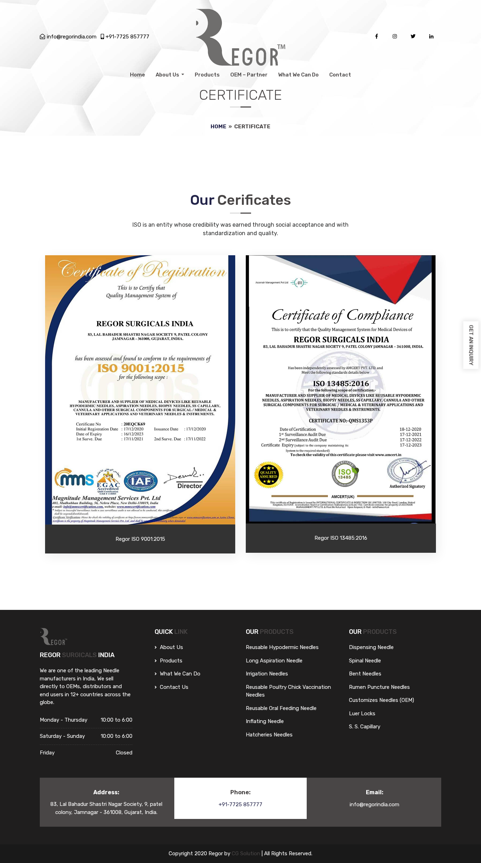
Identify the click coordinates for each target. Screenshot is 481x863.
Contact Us (173, 687)
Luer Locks (362, 713)
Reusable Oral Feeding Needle (281, 708)
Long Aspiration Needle (274, 660)
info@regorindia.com (71, 36)
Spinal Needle (365, 660)
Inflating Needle (265, 721)
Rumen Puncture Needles (379, 687)
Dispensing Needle (371, 647)
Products (207, 75)
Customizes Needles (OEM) (381, 700)
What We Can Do (298, 75)
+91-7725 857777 (127, 36)
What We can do (179, 674)
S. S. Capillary (364, 726)
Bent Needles (365, 674)
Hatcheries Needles (269, 735)
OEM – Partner (249, 75)
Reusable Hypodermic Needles (282, 647)
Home (137, 75)
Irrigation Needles (267, 674)
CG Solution (247, 853)
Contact (340, 75)
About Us (168, 75)
